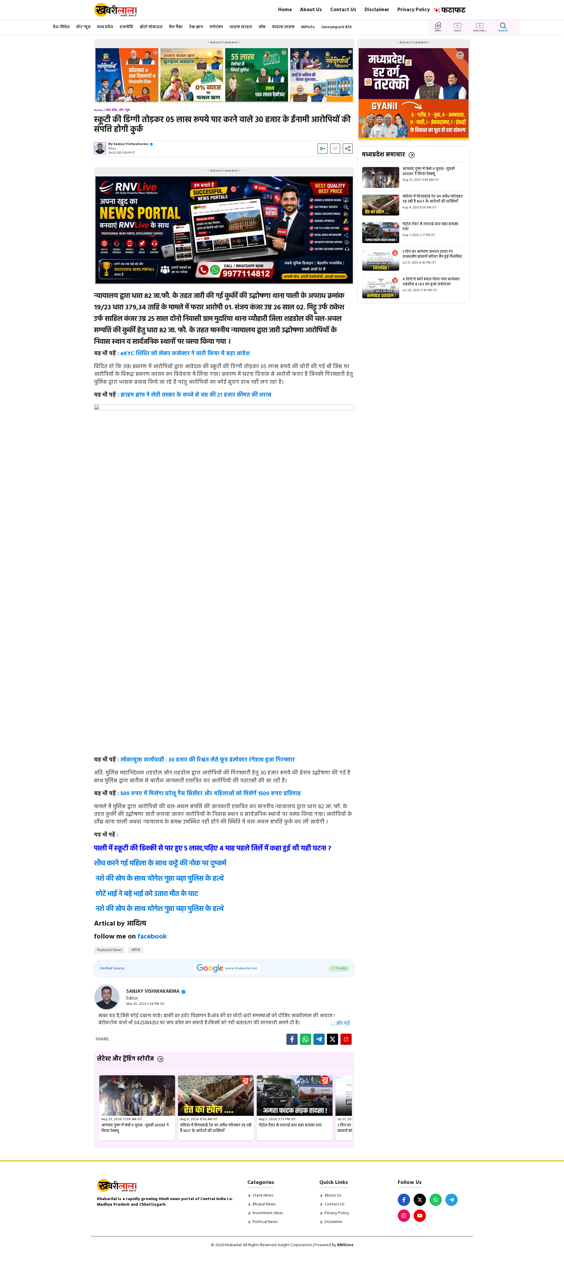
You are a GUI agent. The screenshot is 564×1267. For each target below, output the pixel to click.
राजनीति (126, 27)
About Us (311, 10)
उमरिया (135, 950)
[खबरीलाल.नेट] (119, 10)
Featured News (109, 950)
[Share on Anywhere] (346, 1039)
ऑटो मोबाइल (151, 27)
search (503, 31)
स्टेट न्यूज (83, 27)
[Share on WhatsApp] (305, 1039)
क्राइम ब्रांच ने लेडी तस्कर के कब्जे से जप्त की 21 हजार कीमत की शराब (195, 395)
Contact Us (343, 10)
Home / (99, 110)
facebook (152, 936)
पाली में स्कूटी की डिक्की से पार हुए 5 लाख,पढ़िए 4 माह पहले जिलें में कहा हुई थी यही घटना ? (212, 848)
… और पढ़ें (340, 1023)
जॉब (262, 27)
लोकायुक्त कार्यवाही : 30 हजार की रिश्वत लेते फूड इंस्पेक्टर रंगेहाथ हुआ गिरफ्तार (207, 760)
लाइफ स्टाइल (240, 27)
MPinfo (308, 27)
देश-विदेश (61, 27)
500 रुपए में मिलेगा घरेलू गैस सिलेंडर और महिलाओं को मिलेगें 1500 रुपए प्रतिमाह (210, 793)
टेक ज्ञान (196, 27)
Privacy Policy (413, 10)
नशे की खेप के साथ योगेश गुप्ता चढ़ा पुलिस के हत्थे (160, 878)
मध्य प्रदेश (105, 27)
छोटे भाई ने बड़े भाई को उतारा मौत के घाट (147, 894)
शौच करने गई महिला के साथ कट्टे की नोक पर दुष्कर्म (160, 863)
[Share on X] (332, 1039)
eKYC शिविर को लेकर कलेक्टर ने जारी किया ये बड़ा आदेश (185, 353)
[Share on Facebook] (292, 1039)
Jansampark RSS (336, 27)
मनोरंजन (216, 27)
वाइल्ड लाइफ (283, 27)
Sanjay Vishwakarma (130, 144)
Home (285, 10)
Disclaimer (377, 10)
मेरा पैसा (176, 27)
